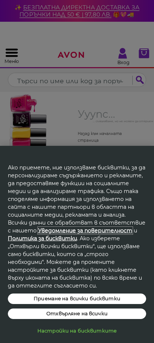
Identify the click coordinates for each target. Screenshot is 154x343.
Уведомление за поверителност (85, 230)
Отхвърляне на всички (77, 313)
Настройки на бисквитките (77, 331)
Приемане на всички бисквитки (77, 298)
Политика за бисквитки (42, 238)
